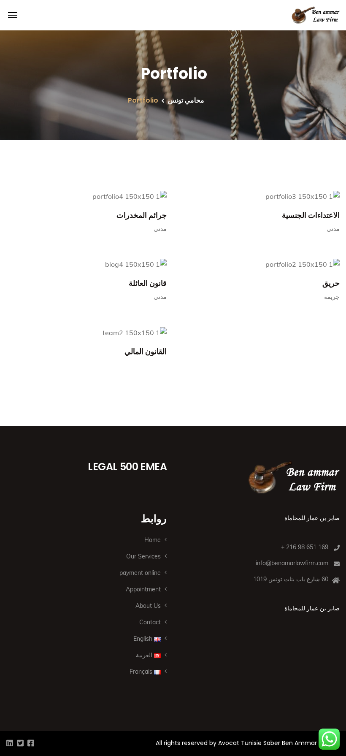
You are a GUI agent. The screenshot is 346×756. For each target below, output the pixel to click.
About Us (148, 606)
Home (152, 540)
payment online (140, 573)
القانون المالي (145, 351)
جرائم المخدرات (141, 215)
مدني (160, 229)
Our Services (143, 556)
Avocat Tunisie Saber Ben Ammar (267, 743)
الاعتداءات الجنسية (311, 215)
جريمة (332, 297)
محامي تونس (186, 100)
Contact (150, 622)
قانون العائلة (148, 283)
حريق (331, 283)
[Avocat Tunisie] (315, 15)
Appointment (143, 589)
